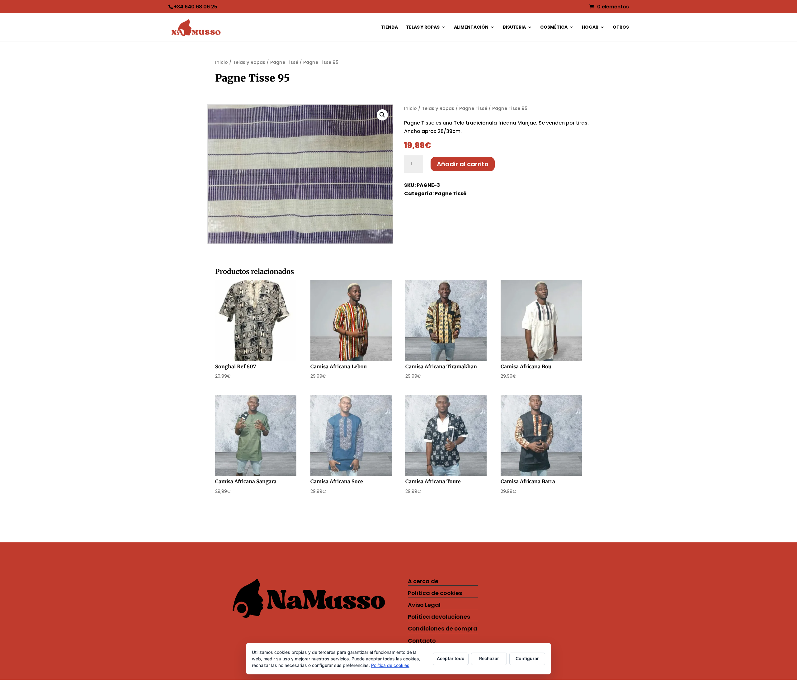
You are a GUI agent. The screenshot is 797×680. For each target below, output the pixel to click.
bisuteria (514, 27)
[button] (382, 114)
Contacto (422, 641)
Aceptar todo (451, 658)
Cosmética (554, 27)
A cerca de (423, 581)
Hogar (590, 27)
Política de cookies (435, 593)
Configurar (527, 658)
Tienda (389, 27)
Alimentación (471, 27)
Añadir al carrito (462, 164)
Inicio (221, 62)
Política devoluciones (439, 617)
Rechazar (489, 658)
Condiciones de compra (442, 628)
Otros (621, 27)
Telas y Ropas (423, 27)
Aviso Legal (424, 605)
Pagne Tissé (284, 62)
